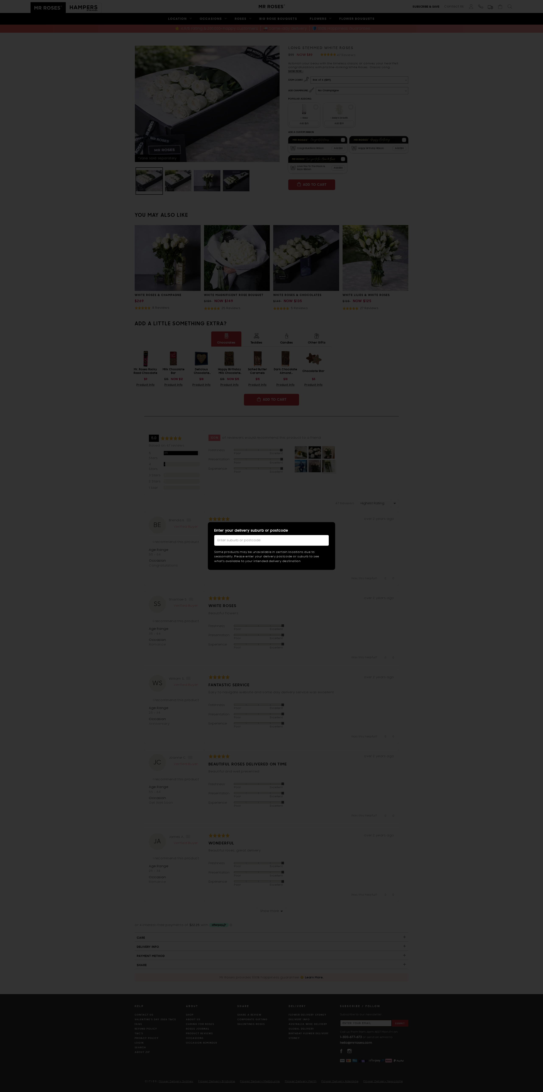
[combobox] (271, 540)
